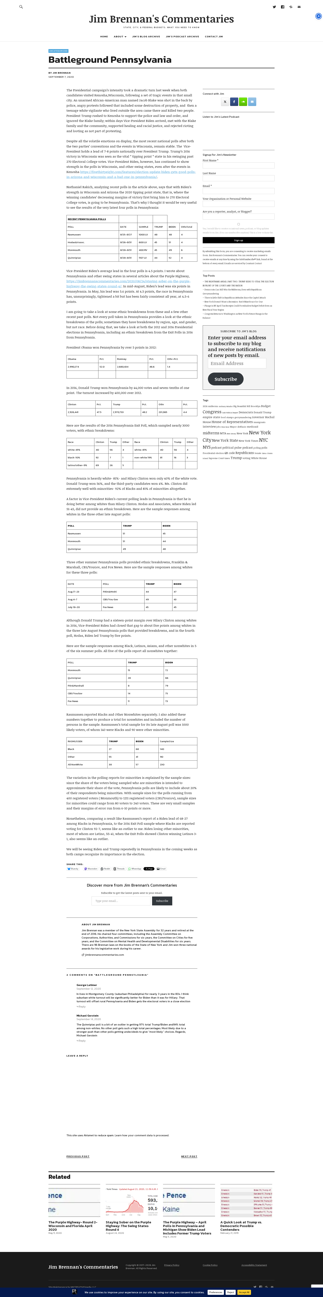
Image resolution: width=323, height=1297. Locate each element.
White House (259, 458)
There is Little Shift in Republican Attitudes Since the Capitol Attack (235, 297)
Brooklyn (255, 406)
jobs (219, 426)
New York (242, 433)
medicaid (252, 426)
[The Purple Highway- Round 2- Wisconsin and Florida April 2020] (74, 1202)
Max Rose (225, 427)
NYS (207, 447)
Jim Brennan (62, 73)
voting (246, 458)
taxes (227, 458)
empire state (211, 417)
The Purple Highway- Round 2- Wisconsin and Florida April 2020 (72, 1226)
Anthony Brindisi (226, 406)
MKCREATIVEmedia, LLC (83, 1287)
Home (104, 36)
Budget (266, 406)
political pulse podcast (237, 447)
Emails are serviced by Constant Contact (243, 263)
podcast (216, 447)
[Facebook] (282, 7)
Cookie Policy (210, 1265)
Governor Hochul (263, 417)
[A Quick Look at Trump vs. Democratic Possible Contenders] (246, 1202)
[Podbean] (243, 102)
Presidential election (213, 453)
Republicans (245, 452)
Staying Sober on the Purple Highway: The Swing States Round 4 (128, 1226)
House (207, 422)
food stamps (227, 417)
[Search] (21, 7)
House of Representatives (232, 421)
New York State (225, 440)
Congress (212, 411)
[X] (274, 7)
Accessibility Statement (254, 1265)
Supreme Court (216, 458)
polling (257, 447)
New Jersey (231, 433)
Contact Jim (214, 36)
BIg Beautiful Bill (241, 406)
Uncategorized (58, 50)
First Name (210, 160)
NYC (263, 439)
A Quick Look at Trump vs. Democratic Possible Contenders (241, 1226)
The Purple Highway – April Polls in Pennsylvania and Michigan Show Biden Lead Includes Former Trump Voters (187, 1228)
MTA (223, 433)
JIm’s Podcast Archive (182, 36)
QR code (229, 453)
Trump (236, 457)
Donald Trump (262, 412)
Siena (264, 453)
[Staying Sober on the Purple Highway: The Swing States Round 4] (132, 1202)
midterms (211, 432)
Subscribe (162, 901)
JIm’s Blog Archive (146, 36)
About (118, 36)
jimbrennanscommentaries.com (104, 955)
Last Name (209, 173)
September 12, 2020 (89, 989)
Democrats (246, 412)
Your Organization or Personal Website (227, 199)
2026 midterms (210, 406)
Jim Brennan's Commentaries (161, 18)
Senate (258, 453)
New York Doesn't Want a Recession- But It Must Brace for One (234, 301)
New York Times (248, 440)
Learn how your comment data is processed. (142, 1135)
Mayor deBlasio (238, 426)
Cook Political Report (230, 412)
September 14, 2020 (89, 1019)
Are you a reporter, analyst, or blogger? (227, 211)
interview (209, 426)
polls (264, 447)
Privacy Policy (171, 1265)
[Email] (299, 7)
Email (207, 186)
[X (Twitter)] (225, 102)
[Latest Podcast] (291, 7)
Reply (82, 1006)
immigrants (259, 422)
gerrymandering (243, 417)
